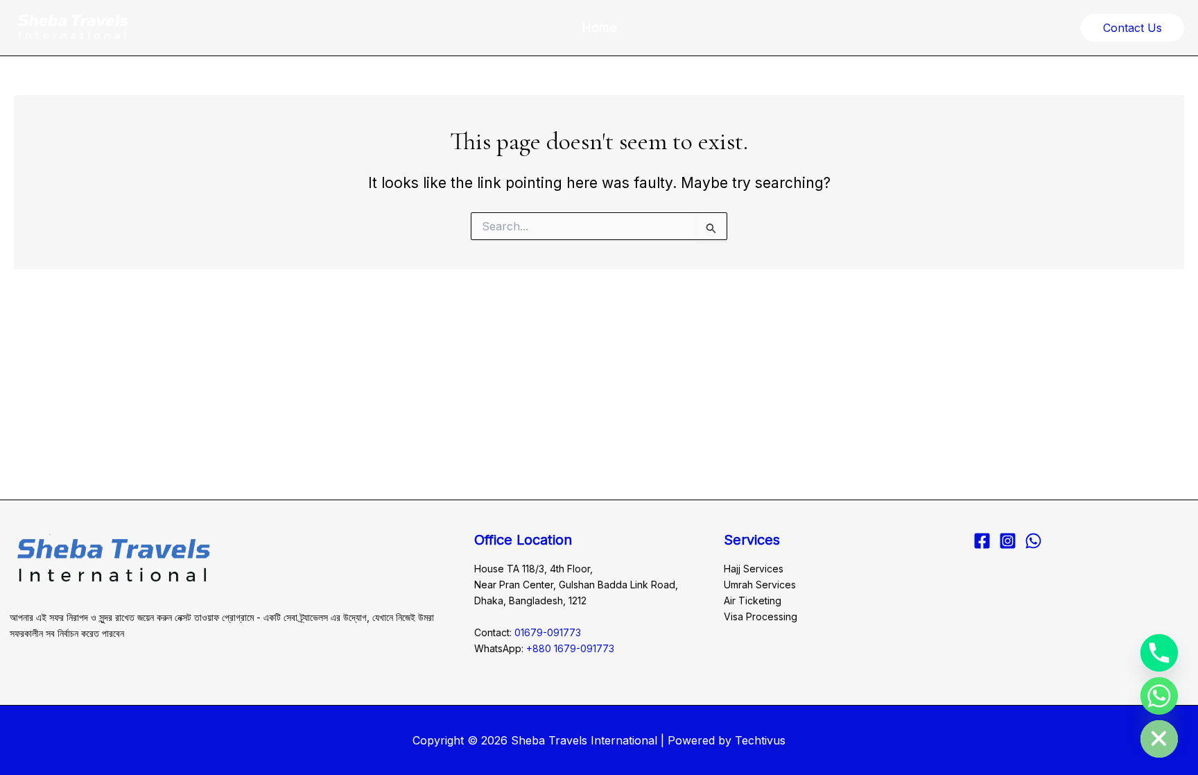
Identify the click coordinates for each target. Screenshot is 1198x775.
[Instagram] (1007, 541)
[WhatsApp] (1033, 541)
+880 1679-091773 (570, 648)
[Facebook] (982, 541)
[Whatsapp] (1159, 696)
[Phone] (1159, 653)
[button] (1132, 28)
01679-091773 (547, 632)
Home (599, 27)
